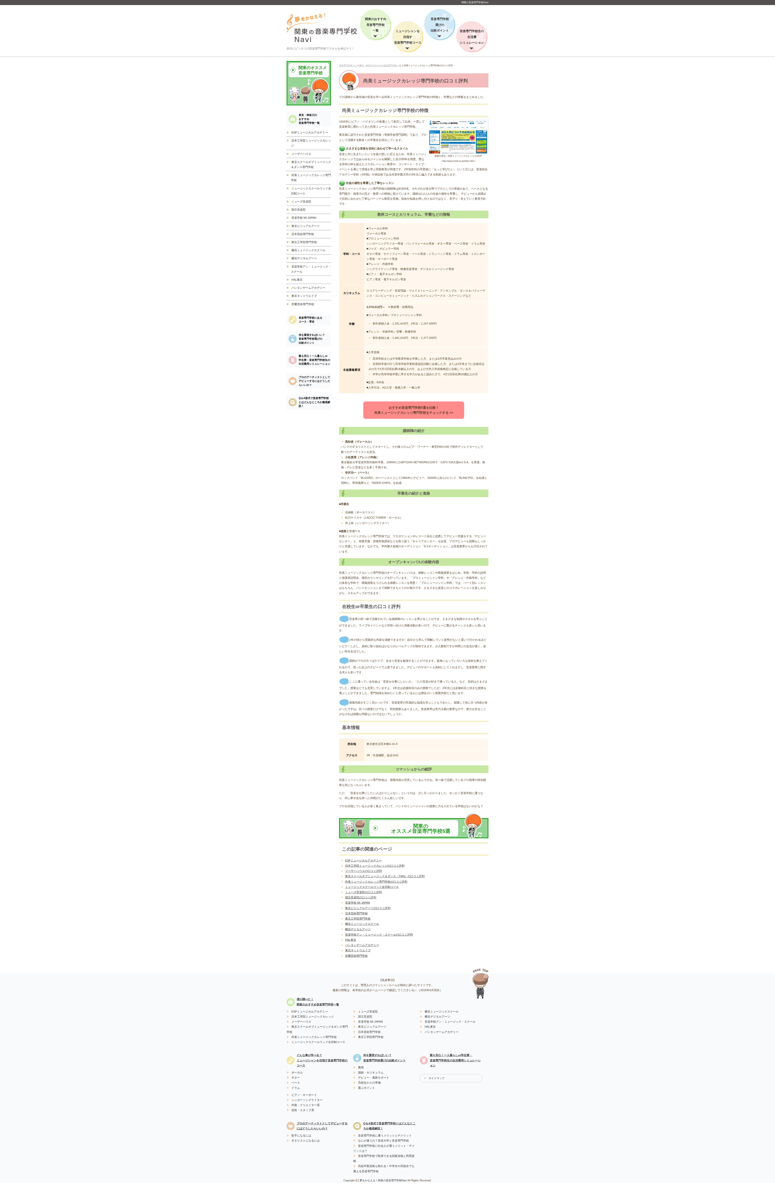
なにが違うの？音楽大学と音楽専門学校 (383, 1140)
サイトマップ (436, 1078)
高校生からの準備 (369, 1082)
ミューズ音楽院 (301, 201)
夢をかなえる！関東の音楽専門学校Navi (383, 1180)
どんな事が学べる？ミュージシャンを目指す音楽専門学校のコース (322, 1060)
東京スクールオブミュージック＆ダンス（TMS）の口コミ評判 (385, 876)
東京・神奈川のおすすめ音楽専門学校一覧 (380, 65)
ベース (295, 1082)
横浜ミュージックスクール (362, 923)
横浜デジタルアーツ (358, 929)
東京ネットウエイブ (358, 950)
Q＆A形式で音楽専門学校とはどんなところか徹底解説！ (314, 402)
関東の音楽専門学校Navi (475, 2)
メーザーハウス (301, 153)
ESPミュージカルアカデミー (363, 860)
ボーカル (297, 1072)
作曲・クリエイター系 (305, 1105)
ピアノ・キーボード (304, 1095)
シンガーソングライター (307, 1100)
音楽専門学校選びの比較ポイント (440, 24)
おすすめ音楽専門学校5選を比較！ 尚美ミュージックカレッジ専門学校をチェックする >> (413, 410)
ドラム (295, 1087)
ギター (295, 1077)
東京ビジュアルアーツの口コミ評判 (367, 908)
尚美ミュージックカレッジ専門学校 (314, 1037)
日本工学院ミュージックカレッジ (312, 1016)
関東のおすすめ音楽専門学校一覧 (375, 24)
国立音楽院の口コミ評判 (360, 897)
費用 (361, 1067)
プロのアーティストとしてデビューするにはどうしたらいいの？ (314, 381)
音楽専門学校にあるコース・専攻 (310, 319)
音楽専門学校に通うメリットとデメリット (385, 1135)
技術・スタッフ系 (302, 1110)
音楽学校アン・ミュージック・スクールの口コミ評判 (379, 934)
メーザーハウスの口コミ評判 (363, 871)
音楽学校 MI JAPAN (357, 902)
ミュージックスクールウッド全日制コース (372, 887)
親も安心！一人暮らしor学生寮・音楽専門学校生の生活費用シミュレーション (314, 359)
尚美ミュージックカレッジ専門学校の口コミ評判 (376, 881)
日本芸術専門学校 (356, 913)
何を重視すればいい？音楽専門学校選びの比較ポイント (312, 338)
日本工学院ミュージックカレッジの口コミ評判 (374, 865)
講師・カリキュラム (370, 1072)
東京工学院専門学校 (358, 918)
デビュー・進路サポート (373, 1077)
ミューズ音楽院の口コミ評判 (363, 892)
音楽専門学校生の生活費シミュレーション (472, 36)
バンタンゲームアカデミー (362, 945)
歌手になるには (301, 1135)
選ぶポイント (366, 1087)
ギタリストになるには (305, 1140)
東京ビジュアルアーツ (305, 226)
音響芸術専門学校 (356, 955)
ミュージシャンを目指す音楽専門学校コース (407, 36)
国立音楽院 (298, 209)
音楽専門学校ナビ (348, 65)
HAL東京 (350, 939)
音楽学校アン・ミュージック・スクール (450, 1021)
